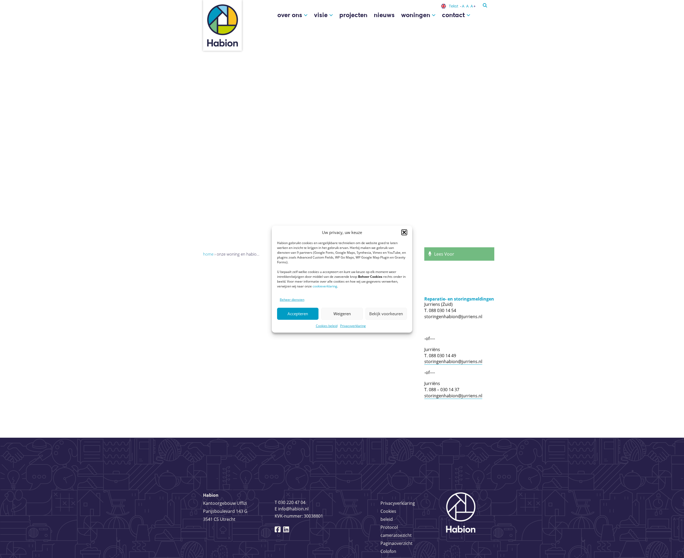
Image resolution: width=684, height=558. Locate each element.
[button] (404, 232)
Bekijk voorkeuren (386, 313)
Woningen (416, 15)
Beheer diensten (292, 299)
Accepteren (297, 313)
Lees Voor (444, 254)
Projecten (353, 15)
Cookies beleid (326, 326)
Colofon (388, 551)
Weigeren (342, 313)
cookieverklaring (325, 286)
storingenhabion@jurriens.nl (453, 361)
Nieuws (384, 15)
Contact (454, 15)
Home (208, 254)
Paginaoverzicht (396, 543)
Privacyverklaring (353, 326)
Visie (321, 15)
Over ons (290, 15)
